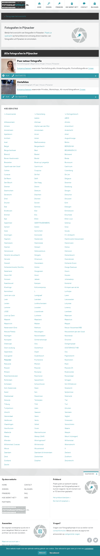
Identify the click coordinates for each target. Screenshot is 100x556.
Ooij (36, 344)
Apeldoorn (8, 134)
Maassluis (68, 319)
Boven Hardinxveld (11, 158)
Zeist (6, 456)
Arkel (67, 134)
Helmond (68, 251)
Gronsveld (38, 235)
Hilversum (38, 259)
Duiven (37, 203)
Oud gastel (8, 356)
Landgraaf (38, 295)
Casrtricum (38, 166)
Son (35, 392)
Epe (5, 219)
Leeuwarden (69, 299)
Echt (66, 203)
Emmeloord (69, 211)
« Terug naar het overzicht (15, 16)
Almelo (67, 122)
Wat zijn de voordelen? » (11, 545)
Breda (67, 158)
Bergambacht (39, 146)
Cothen (7, 170)
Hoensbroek (69, 259)
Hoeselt (7, 263)
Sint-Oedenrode (10, 388)
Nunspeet (7, 340)
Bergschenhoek (10, 150)
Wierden (7, 440)
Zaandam (7, 452)
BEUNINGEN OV (71, 150)
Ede (5, 207)
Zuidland (7, 460)
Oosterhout (38, 348)
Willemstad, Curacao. (12, 444)
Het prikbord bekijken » (62, 497)
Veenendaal (8, 416)
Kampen (37, 283)
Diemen (7, 186)
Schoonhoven (39, 384)
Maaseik (7, 319)
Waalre (67, 428)
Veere (36, 416)
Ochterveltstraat (40, 340)
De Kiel (37, 174)
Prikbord (6, 493)
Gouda (67, 231)
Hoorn (67, 271)
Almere (7, 126)
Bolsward (68, 154)
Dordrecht (8, 195)
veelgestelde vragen (72, 534)
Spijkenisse (69, 392)
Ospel (36, 352)
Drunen (7, 203)
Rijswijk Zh (69, 368)
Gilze (66, 227)
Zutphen (37, 460)
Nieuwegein (38, 331)
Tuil (66, 404)
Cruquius (37, 170)
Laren (67, 295)
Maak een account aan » (11, 541)
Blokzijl (7, 154)
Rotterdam (8, 380)
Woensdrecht (70, 444)
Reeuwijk (7, 364)
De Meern (7, 178)
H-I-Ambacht (70, 235)
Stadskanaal (8, 396)
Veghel (67, 416)
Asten (36, 138)
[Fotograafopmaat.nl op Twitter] (95, 540)
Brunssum (68, 162)
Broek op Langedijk (41, 162)
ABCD (67, 118)
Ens (35, 215)
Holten (37, 267)
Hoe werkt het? (9, 498)
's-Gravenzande (10, 114)
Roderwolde (69, 372)
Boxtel (36, 158)
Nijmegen (7, 336)
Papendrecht (69, 356)
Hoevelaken (38, 263)
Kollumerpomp (40, 287)
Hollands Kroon (70, 263)
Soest (6, 392)
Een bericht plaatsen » (61, 501)
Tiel (66, 400)
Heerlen (7, 247)
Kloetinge (7, 287)
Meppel (67, 323)
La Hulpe (68, 291)
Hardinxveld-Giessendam (74, 239)
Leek (6, 299)
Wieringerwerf (39, 440)
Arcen (36, 134)
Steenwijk (68, 396)
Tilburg (7, 404)
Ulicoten (68, 408)
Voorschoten (69, 424)
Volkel (36, 424)
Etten (36, 219)
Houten (67, 275)
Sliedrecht (68, 388)
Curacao (7, 174)
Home (4, 485)
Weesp (6, 436)
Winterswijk (39, 444)
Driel (6, 199)
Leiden (6, 303)
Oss (66, 352)
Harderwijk (38, 239)
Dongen (67, 190)
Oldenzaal (8, 344)
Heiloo (67, 247)
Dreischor (68, 195)
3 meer (82, 89)
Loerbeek (68, 311)
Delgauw (68, 178)
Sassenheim (39, 380)
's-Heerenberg (39, 114)
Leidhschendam (40, 303)
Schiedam (8, 384)
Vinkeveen (68, 420)
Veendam (68, 412)
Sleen (36, 388)
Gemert (7, 227)
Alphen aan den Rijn (42, 126)
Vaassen (37, 412)
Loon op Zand (9, 315)
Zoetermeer (38, 456)
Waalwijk (7, 432)
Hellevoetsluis (39, 251)
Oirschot (68, 340)
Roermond (38, 376)
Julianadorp (69, 279)
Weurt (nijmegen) (71, 436)
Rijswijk (37, 368)
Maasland (38, 319)
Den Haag (38, 182)
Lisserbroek (38, 311)
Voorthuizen (8, 428)
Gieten (36, 227)
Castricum (68, 166)
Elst (35, 211)
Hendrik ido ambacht (12, 255)
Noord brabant (39, 336)
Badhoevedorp (39, 142)
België (6, 146)
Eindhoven (8, 211)
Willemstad (69, 440)
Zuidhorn (68, 456)
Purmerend (38, 360)
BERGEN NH (69, 146)
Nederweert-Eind (10, 327)
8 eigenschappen (24, 89)
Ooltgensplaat (70, 344)
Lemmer (7, 307)
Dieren (36, 186)
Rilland (7, 372)
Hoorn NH (8, 275)
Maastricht (8, 323)
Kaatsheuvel (8, 283)
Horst (36, 275)
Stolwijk (7, 400)
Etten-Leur (69, 219)
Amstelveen (8, 130)
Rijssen (7, 368)
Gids (26, 498)
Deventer (68, 182)
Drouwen (68, 199)
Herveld (7, 259)
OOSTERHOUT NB (72, 348)
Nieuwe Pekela (9, 331)
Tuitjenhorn (8, 408)
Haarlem (7, 239)
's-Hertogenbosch (71, 114)
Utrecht (7, 412)
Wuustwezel (39, 448)
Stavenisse (38, 396)
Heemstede (38, 243)
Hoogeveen (38, 271)
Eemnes (37, 207)
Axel (6, 142)
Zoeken (5, 489)
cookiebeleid (88, 549)
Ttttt (36, 404)
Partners (6, 502)
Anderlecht (69, 130)
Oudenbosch (39, 356)
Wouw (6, 448)
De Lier (67, 174)
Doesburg (68, 186)
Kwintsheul (8, 291)
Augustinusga (70, 138)
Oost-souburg (9, 348)
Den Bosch (8, 182)
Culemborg (69, 170)
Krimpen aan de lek (72, 287)
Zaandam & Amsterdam (43, 452)
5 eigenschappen (24, 68)
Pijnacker (7, 360)
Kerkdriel (68, 283)
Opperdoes (8, 352)
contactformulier (59, 531)
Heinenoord (8, 251)
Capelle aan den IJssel (12, 166)
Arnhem (7, 138)
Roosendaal (69, 376)
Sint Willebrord (70, 384)
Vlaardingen (8, 424)
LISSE (6, 311)
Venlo (36, 420)
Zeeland (68, 452)
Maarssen (68, 315)
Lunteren (37, 315)
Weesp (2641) (39, 436)
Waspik (67, 432)
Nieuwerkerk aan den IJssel (75, 331)
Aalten (36, 118)
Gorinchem (38, 231)
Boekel (37, 154)
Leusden (37, 307)
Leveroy (68, 307)
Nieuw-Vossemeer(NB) (73, 327)
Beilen (67, 142)
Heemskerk (8, 243)
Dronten (37, 199)
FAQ (26, 493)
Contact (28, 485)
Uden (36, 408)
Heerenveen (69, 243)
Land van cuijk (9, 295)
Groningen (8, 235)
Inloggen (28, 489)
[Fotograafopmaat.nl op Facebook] (89, 540)
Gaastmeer (8, 223)
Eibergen (68, 207)
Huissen (7, 279)
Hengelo (37, 255)
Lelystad (68, 303)
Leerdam (37, 299)
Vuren (36, 428)
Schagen (68, 380)
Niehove (37, 327)
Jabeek (37, 279)
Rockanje (37, 372)
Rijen (67, 364)
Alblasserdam (9, 122)
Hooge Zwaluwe (71, 267)
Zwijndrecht (69, 460)
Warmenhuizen (40, 432)
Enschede (68, 215)
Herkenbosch (70, 255)
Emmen (7, 215)
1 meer (91, 68)
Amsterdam (38, 130)
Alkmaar (37, 122)
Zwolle (6, 464)
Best (36, 150)
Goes (6, 231)
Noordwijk (69, 336)
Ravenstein (69, 360)
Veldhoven (8, 420)
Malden (37, 323)
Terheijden (38, 400)
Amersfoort (69, 126)
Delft (36, 178)
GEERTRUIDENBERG (42, 223)
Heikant (37, 247)
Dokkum (37, 190)
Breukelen (8, 162)
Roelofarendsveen (11, 376)
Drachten (37, 195)
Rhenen (37, 364)
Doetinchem (8, 190)
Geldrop (68, 223)
